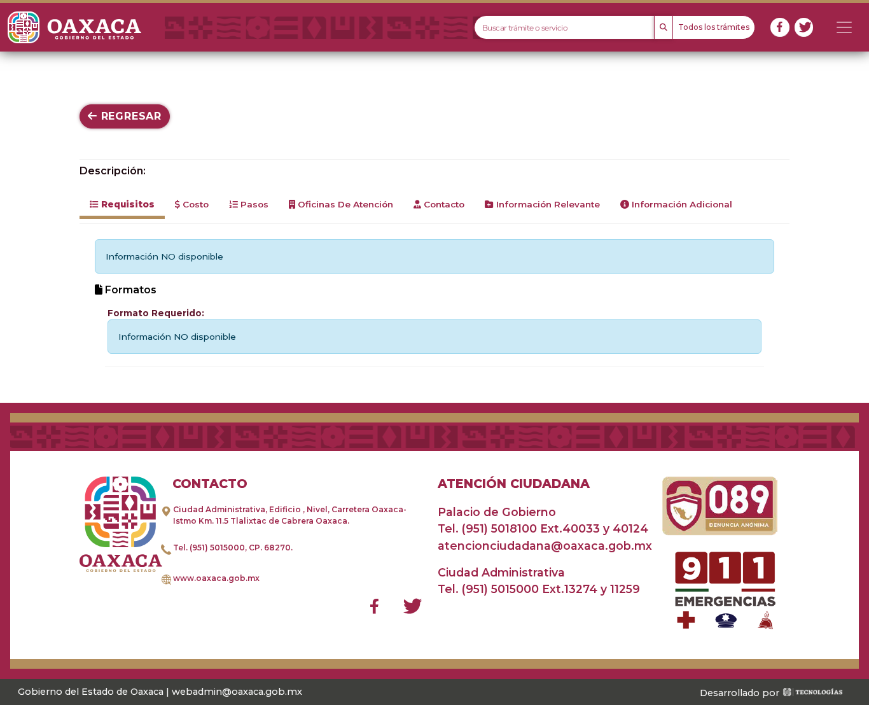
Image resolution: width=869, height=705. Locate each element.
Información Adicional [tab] (680, 204)
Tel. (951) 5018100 (487, 528)
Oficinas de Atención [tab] (344, 204)
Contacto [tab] (442, 204)
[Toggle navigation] (844, 27)
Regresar (129, 116)
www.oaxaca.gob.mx (216, 578)
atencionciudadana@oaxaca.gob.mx (545, 545)
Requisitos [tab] (127, 204)
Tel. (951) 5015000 (209, 547)
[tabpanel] (434, 303)
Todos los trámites (713, 27)
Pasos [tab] (253, 204)
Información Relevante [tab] (547, 204)
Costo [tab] (194, 204)
